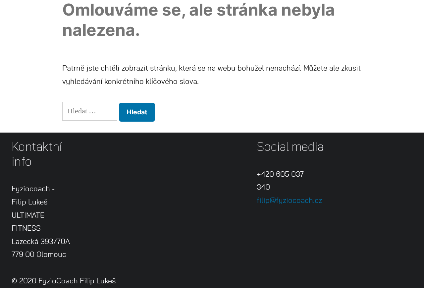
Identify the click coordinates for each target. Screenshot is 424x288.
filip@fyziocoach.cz (289, 200)
